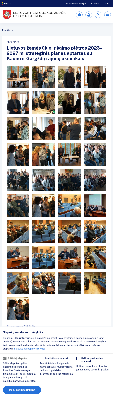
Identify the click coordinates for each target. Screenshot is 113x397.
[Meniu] (107, 15)
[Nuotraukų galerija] (56, 193)
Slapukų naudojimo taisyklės (29, 348)
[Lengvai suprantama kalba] (79, 15)
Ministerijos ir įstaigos (76, 3)
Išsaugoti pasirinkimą (22, 389)
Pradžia (6, 30)
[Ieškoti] (98, 15)
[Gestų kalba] (88, 15)
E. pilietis (95, 3)
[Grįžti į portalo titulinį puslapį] (6, 3)
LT (104, 3)
